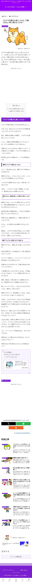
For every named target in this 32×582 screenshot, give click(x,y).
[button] (28, 354)
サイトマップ (16, 572)
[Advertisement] (16, 86)
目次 (13, 105)
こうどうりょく (6, 380)
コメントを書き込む (16, 556)
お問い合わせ (23, 570)
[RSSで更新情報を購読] (16, 427)
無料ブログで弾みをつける (17, 111)
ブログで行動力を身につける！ (17, 108)
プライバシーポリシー (8, 570)
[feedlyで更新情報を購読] (23, 423)
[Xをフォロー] (8, 423)
